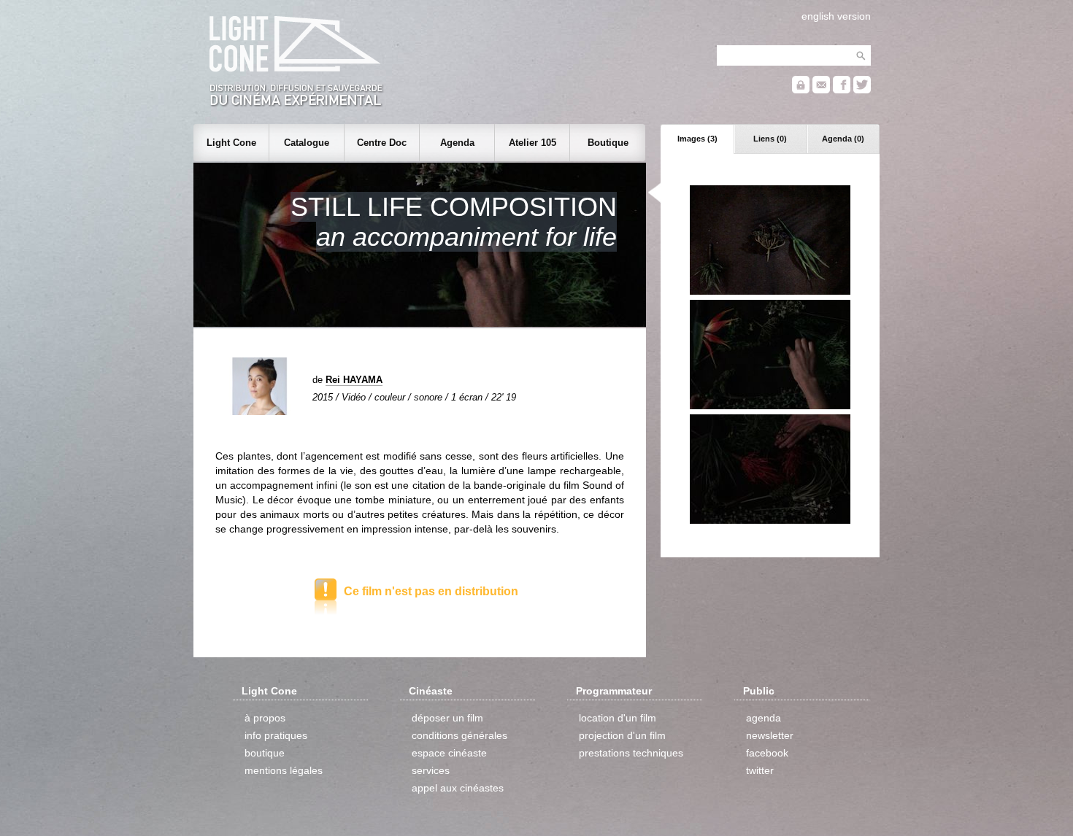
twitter (760, 770)
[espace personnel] (800, 90)
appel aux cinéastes (458, 788)
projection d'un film (622, 735)
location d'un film (617, 718)
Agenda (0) (843, 138)
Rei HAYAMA (354, 379)
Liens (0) (770, 138)
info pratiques (276, 735)
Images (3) (697, 138)
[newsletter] (821, 90)
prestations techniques (631, 753)
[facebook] (841, 90)
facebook (767, 753)
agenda (763, 718)
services (431, 770)
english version (836, 16)
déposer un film (447, 718)
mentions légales (284, 770)
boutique (265, 753)
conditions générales (459, 735)
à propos (265, 718)
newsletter (769, 735)
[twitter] (862, 90)
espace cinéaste (449, 753)
